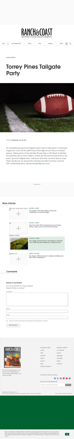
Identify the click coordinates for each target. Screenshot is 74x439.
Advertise (60, 358)
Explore (31, 208)
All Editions (60, 350)
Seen (41, 364)
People (42, 361)
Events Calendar (45, 366)
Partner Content (62, 347)
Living (42, 350)
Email (8, 315)
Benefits (13, 57)
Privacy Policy (58, 393)
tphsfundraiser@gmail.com (38, 164)
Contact (59, 364)
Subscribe (60, 356)
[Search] (70, 43)
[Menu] (3, 43)
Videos (59, 353)
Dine (41, 353)
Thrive (42, 358)
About (59, 361)
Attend (8, 57)
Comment (9, 291)
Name (8, 309)
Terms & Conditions (67, 393)
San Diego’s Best (45, 347)
